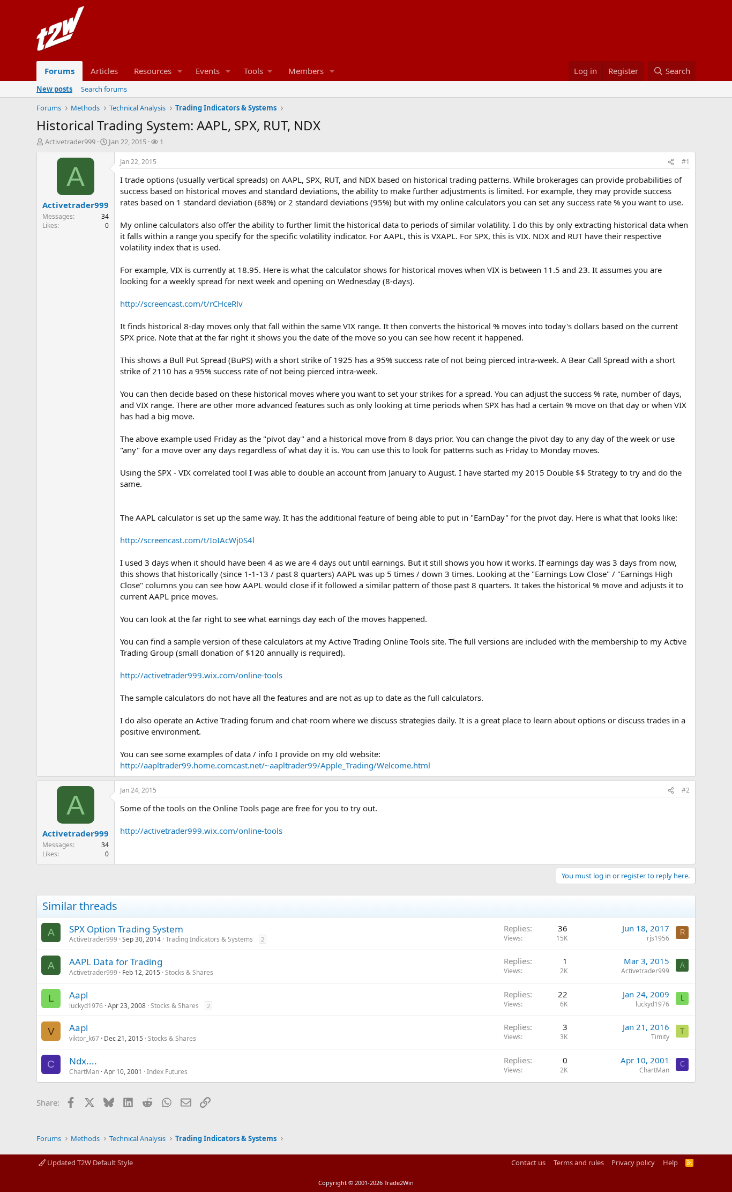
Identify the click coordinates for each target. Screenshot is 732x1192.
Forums (59, 70)
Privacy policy (633, 1162)
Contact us (528, 1162)
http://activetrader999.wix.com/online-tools (201, 675)
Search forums (104, 89)
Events (208, 70)
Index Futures (167, 1071)
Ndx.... (83, 1061)
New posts (54, 89)
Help (670, 1162)
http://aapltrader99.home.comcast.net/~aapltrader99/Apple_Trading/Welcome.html (275, 765)
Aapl (78, 995)
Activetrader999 (70, 141)
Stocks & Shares (189, 972)
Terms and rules (579, 1162)
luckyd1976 (86, 1005)
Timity (660, 1036)
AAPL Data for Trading (115, 962)
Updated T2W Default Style (89, 1162)
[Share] (671, 162)
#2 (686, 790)
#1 (686, 161)
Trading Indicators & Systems (209, 939)
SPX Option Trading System (126, 929)
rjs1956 (658, 938)
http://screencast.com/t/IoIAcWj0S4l (187, 540)
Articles (104, 70)
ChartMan (84, 1071)
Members (306, 70)
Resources (152, 70)
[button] (180, 71)
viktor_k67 (84, 1038)
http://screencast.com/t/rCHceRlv (181, 303)
